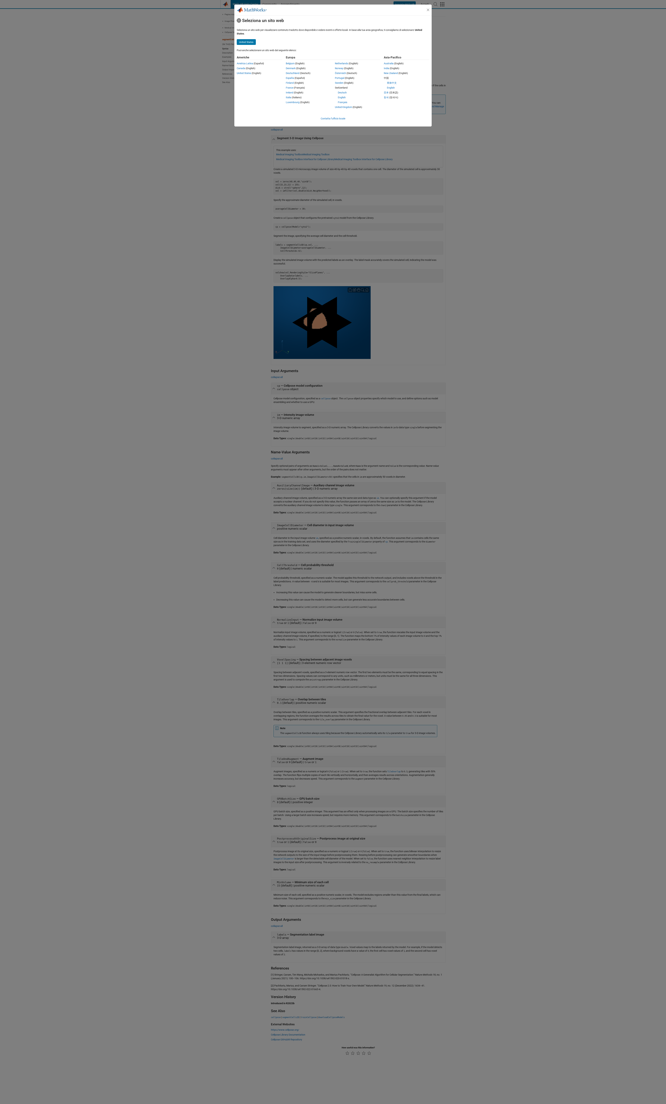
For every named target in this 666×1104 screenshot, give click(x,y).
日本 (386, 92)
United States (244, 73)
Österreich (340, 73)
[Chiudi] (428, 9)
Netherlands (341, 63)
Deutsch (342, 92)
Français (342, 102)
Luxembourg (293, 102)
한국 (386, 97)
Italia (288, 97)
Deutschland (292, 73)
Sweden (339, 82)
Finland (290, 82)
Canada (241, 68)
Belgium (290, 63)
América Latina (245, 63)
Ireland (289, 92)
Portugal (339, 78)
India (386, 68)
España (290, 78)
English (342, 97)
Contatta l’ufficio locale (333, 118)
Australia (389, 63)
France (289, 87)
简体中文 (392, 82)
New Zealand (391, 73)
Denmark (291, 68)
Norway (339, 68)
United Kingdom (343, 107)
